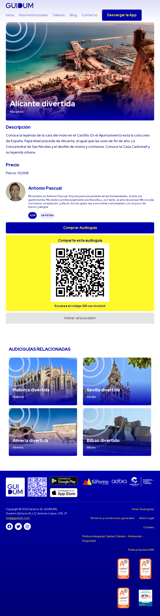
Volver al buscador (80, 318)
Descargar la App (122, 15)
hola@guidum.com (18, 518)
